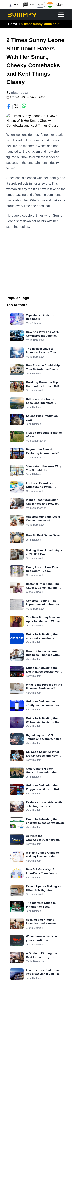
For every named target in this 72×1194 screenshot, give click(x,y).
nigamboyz (19, 92)
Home (12, 24)
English (40, 5)
